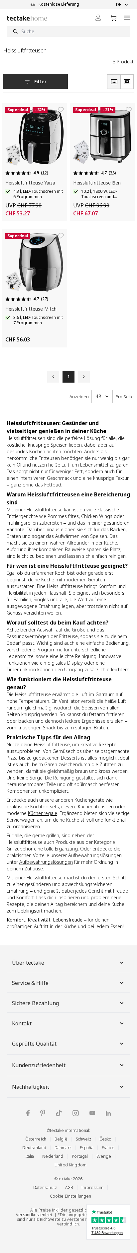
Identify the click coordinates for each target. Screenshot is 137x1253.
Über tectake (28, 962)
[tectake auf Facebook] (28, 1113)
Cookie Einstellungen (70, 1196)
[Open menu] (127, 18)
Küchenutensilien (96, 806)
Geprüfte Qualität (34, 1043)
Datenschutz (45, 1187)
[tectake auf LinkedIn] (108, 1113)
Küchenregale (42, 813)
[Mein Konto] (98, 18)
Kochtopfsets (44, 806)
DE (118, 4)
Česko (105, 1139)
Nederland (52, 1156)
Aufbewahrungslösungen (46, 862)
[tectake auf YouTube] (92, 1113)
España (86, 1147)
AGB (69, 1187)
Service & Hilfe (30, 983)
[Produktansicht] (113, 81)
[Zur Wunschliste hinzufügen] (61, 109)
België (61, 1139)
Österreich (35, 1139)
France (108, 1147)
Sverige (103, 1156)
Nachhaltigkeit (30, 1086)
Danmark (63, 1147)
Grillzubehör (20, 849)
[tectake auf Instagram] (75, 1113)
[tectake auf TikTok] (59, 1113)
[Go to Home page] (27, 18)
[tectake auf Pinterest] (42, 1113)
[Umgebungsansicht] (127, 81)
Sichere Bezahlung (35, 1003)
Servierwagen (21, 820)
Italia (30, 1156)
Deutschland (34, 1147)
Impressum (92, 1187)
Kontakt (22, 1023)
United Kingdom (70, 1165)
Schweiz (83, 1139)
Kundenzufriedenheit (39, 1065)
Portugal (80, 1156)
